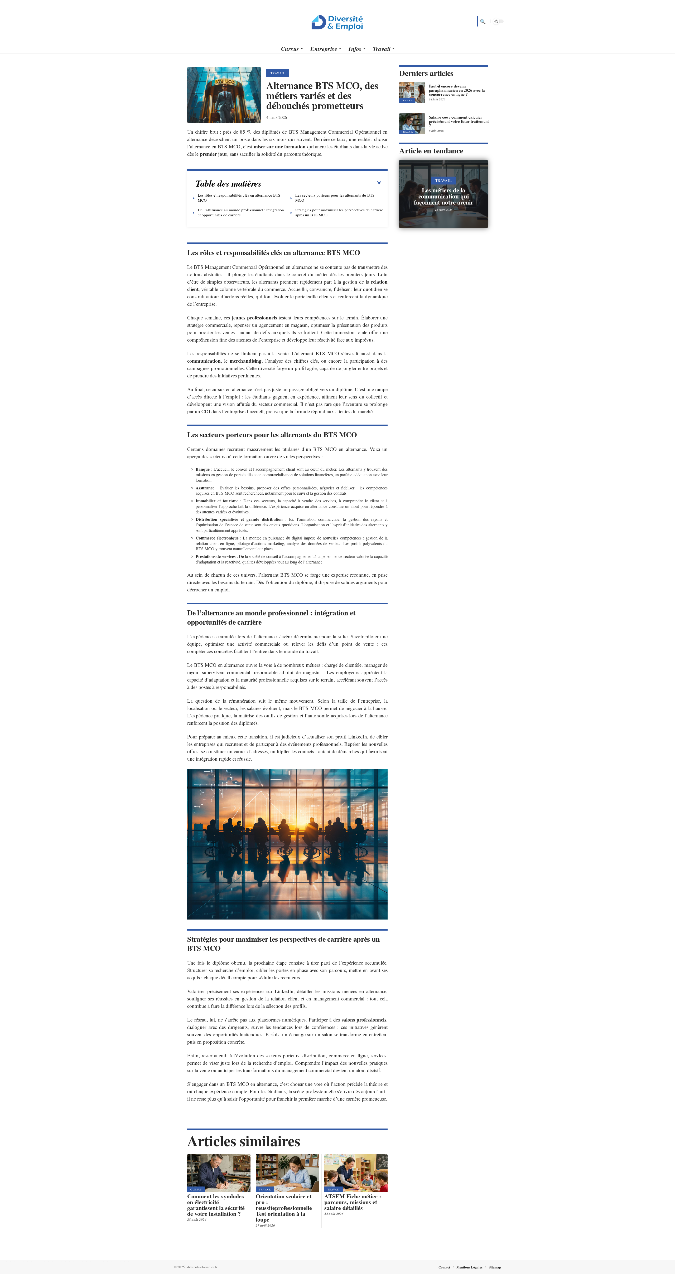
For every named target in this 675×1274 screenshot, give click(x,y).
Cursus (196, 1189)
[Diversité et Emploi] (337, 21)
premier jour (213, 153)
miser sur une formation (280, 146)
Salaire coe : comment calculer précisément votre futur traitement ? (459, 121)
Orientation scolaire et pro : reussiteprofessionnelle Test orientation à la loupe (284, 1208)
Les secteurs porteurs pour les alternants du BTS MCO (334, 197)
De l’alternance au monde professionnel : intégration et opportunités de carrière (241, 212)
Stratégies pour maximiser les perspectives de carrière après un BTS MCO (339, 212)
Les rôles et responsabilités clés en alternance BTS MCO (239, 197)
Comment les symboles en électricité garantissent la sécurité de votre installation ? (216, 1205)
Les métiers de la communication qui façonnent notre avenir (443, 196)
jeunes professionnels (254, 317)
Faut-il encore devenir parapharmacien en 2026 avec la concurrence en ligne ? (457, 90)
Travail (278, 73)
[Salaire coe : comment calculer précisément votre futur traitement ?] (412, 123)
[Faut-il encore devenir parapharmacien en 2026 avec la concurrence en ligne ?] (412, 92)
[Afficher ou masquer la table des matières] (321, 183)
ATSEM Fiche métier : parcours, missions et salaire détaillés (352, 1202)
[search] (482, 21)
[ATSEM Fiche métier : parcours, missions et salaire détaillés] (356, 1173)
